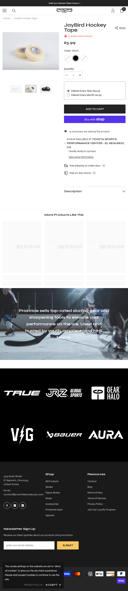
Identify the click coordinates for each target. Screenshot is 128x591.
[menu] (4, 11)
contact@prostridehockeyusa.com (24, 494)
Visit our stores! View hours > (64, 3)
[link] (22, 277)
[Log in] (113, 10)
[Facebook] (7, 505)
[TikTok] (22, 505)
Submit (68, 545)
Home (6, 18)
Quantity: (69, 68)
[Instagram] (15, 505)
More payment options (95, 125)
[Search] (14, 11)
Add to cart (95, 109)
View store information (81, 157)
